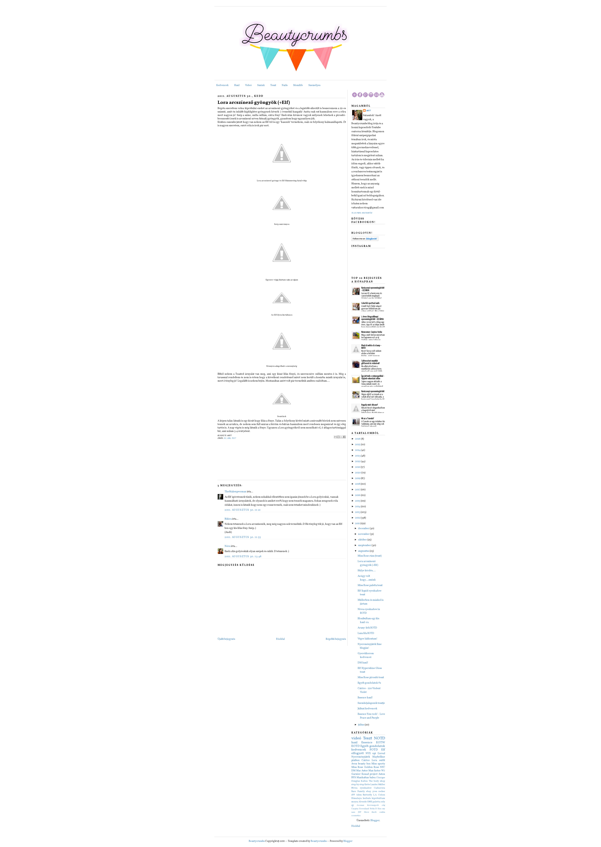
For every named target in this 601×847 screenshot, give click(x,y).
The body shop (377, 781)
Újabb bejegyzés (226, 639)
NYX (368, 753)
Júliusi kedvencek (367, 708)
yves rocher (378, 791)
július (361, 725)
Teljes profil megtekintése (361, 213)
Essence (366, 742)
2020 (358, 472)
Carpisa (354, 808)
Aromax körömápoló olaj (371, 805)
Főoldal (280, 639)
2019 (358, 478)
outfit (382, 760)
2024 (358, 450)
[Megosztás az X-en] (341, 436)
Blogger (374, 820)
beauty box (364, 764)
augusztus (364, 551)
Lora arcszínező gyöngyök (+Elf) (254, 102)
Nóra (227, 546)
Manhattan (363, 777)
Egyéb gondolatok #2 (369, 683)
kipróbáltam (378, 798)
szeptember (365, 545)
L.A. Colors (379, 794)
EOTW (380, 742)
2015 (358, 501)
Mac (358, 770)
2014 (358, 506)
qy (352, 805)
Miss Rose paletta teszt (370, 585)
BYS (353, 777)
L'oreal (381, 753)
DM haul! (363, 663)
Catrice (366, 760)
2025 (358, 444)
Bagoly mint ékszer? (369, 405)
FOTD (374, 750)
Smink (261, 85)
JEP (359, 812)
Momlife (298, 85)
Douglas (355, 781)
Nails (285, 85)
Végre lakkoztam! (367, 639)
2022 (358, 461)
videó (356, 738)
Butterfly (367, 794)
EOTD (355, 746)
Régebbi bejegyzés (336, 639)
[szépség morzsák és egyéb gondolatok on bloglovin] (364, 240)
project (374, 774)
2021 (358, 467)
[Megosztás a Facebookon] (344, 436)
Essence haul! (365, 697)
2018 (358, 484)
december (364, 528)
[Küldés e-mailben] (335, 436)
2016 (358, 495)
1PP (353, 794)
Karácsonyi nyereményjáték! (372, 391)
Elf (225, 438)
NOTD (379, 738)
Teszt (273, 85)
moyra (354, 801)
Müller (381, 784)
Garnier (356, 774)
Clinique (380, 777)
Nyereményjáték (360, 757)
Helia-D (373, 808)
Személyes (314, 85)
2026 (358, 439)
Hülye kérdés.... (367, 570)
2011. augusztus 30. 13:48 (243, 556)
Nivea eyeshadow (361, 788)
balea (372, 777)
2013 (358, 512)
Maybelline (378, 757)
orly (383, 801)
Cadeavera (379, 788)
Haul (236, 85)
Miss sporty (378, 764)
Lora (229, 438)
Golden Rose (371, 767)
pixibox (355, 760)
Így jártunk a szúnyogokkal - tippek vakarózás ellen (372, 377)
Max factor (374, 770)
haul (354, 742)
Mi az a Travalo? (367, 418)
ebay (368, 791)
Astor (365, 770)
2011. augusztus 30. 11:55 (243, 537)
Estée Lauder (371, 784)
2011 (357, 523)
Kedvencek (222, 85)
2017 (358, 489)
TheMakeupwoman (235, 491)
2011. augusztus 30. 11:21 (243, 510)
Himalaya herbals (361, 798)
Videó (248, 85)
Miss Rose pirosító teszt (371, 677)
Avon (354, 764)
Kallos (364, 781)
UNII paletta (373, 801)
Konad (365, 774)
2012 (358, 518)
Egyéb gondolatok (372, 746)
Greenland (364, 808)
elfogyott (357, 753)
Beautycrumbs (257, 841)
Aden (359, 794)
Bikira (228, 519)
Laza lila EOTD (366, 633)
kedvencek (358, 750)
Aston (381, 774)
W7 (383, 770)
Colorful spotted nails (370, 303)
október (362, 540)
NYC (382, 767)
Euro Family (358, 791)
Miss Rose (357, 767)
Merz (366, 812)
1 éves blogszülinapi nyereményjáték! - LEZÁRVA (372, 317)
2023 (358, 456)
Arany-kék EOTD (367, 628)
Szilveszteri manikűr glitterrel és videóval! (370, 362)
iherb (374, 812)
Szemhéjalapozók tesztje (371, 703)
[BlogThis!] (338, 436)
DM (353, 770)
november (364, 534)
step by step (357, 784)
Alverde (363, 801)
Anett (368, 111)
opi (374, 753)
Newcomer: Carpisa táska (371, 332)
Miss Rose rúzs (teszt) (370, 556)
